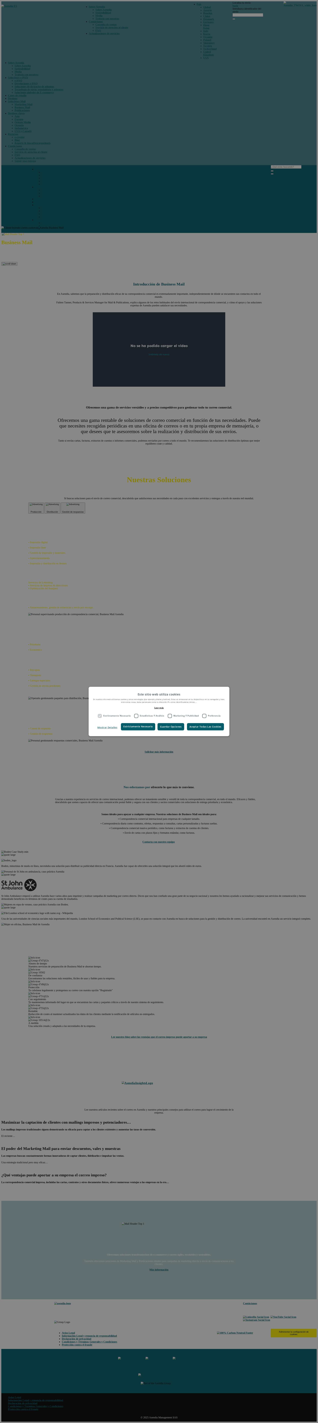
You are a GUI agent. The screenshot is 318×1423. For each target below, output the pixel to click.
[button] (107, 727)
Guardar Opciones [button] (171, 726)
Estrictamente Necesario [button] (138, 726)
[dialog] (159, 711)
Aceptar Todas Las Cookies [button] (205, 726)
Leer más (159, 707)
